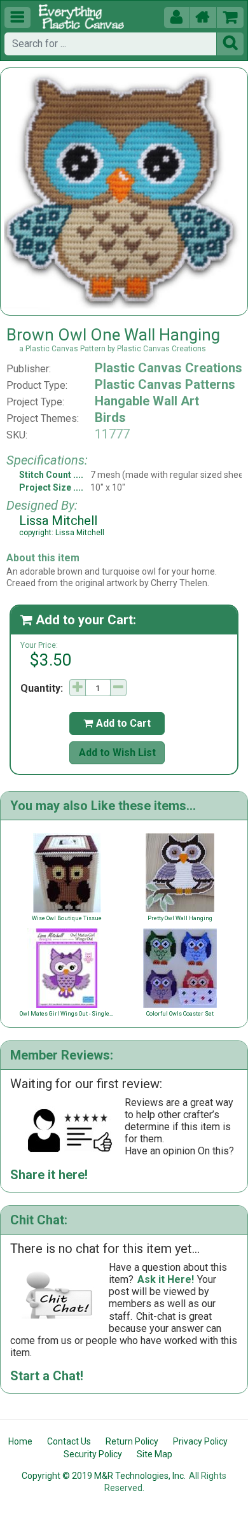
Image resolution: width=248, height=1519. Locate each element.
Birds (110, 417)
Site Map (154, 1454)
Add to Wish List (117, 752)
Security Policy (93, 1454)
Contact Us (69, 1441)
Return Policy (132, 1441)
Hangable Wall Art (147, 401)
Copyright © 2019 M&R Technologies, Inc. (104, 1476)
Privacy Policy (200, 1441)
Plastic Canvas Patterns (165, 384)
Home (20, 1441)
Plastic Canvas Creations (168, 367)
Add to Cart (117, 723)
